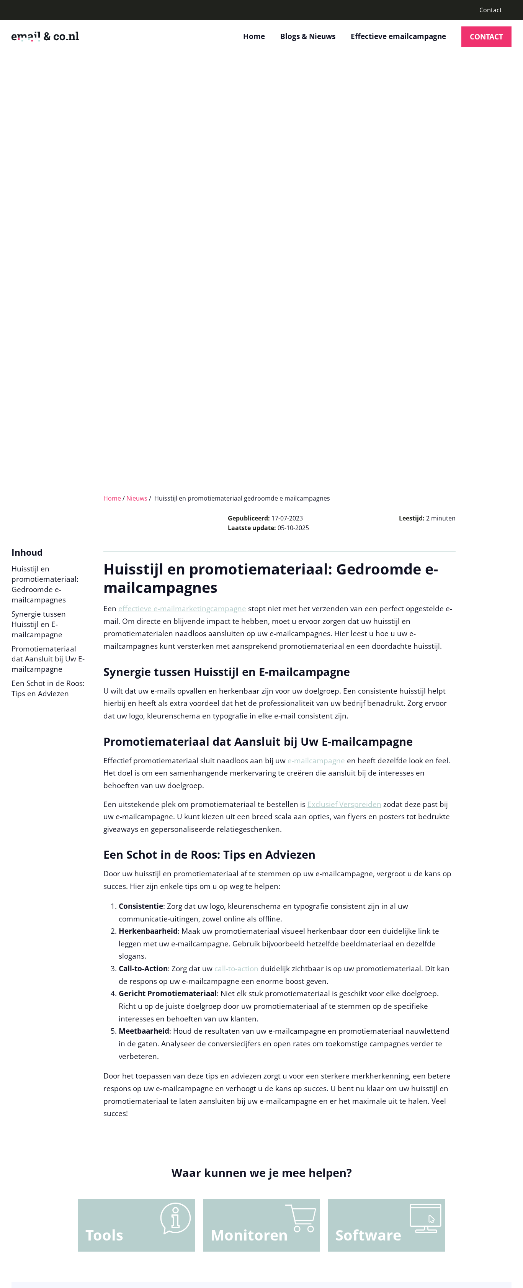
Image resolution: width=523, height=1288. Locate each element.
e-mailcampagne (316, 760)
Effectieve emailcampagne (398, 36)
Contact (490, 10)
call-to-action (236, 968)
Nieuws (136, 498)
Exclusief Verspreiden (344, 804)
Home (254, 36)
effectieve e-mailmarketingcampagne (182, 608)
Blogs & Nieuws (307, 36)
